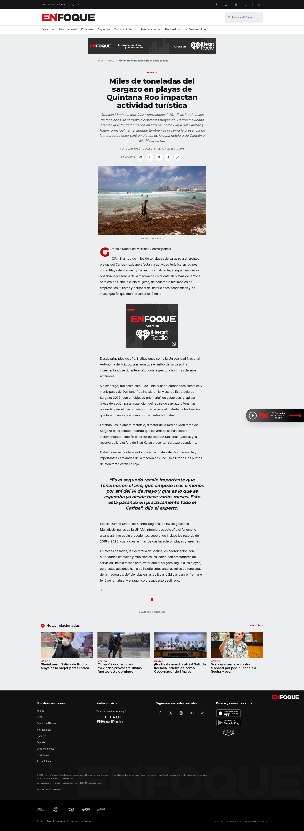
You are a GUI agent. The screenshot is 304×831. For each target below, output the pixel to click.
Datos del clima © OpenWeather (50, 789)
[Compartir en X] (159, 157)
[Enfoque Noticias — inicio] (68, 17)
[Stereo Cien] (86, 809)
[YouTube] (246, 4)
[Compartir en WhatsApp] (141, 157)
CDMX (39, 716)
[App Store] (228, 713)
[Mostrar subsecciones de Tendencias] (159, 30)
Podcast (170, 29)
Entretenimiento (125, 29)
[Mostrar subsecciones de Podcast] (179, 30)
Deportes (103, 29)
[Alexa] (228, 732)
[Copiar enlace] (177, 157)
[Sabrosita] (101, 809)
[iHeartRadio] (109, 719)
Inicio (100, 60)
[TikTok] (202, 713)
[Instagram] (236, 4)
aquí (123, 711)
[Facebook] (216, 4)
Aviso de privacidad (56, 821)
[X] (226, 4)
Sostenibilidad (198, 29)
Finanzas (87, 29)
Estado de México (46, 723)
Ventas (40, 821)
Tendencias (148, 29)
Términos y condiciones (80, 821)
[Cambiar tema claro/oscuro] (259, 4)
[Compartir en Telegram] (168, 157)
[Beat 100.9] (56, 809)
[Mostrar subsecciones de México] (53, 30)
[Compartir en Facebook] (150, 157)
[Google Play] (228, 722)
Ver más (255, 625)
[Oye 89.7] (71, 809)
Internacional (68, 29)
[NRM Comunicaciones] (41, 809)
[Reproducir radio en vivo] (253, 415)
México (45, 29)
